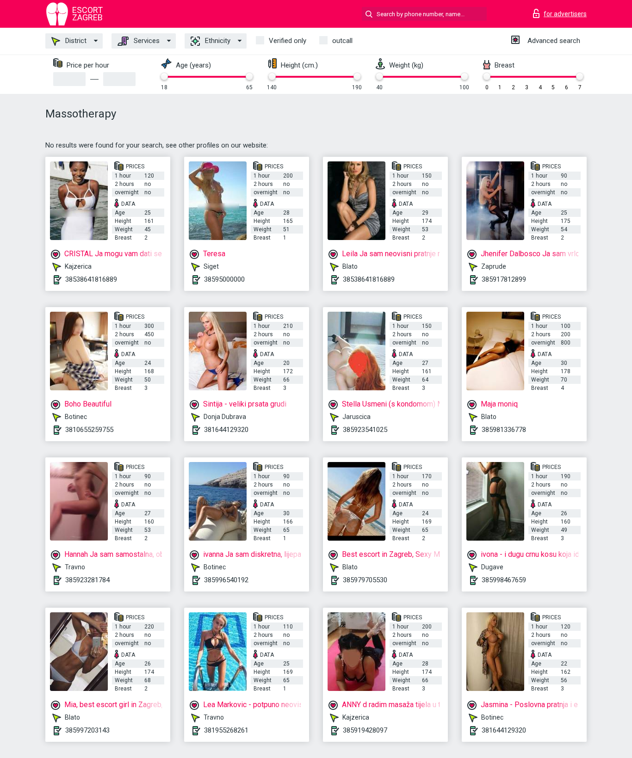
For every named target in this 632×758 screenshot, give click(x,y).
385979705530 (365, 580)
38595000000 (224, 279)
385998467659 (504, 580)
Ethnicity (216, 41)
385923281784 (87, 580)
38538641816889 (91, 279)
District (75, 41)
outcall (342, 41)
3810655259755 (89, 429)
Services (146, 41)
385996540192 (226, 580)
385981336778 (504, 429)
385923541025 (365, 429)
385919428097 (365, 730)
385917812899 (504, 279)
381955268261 (226, 730)
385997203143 (87, 730)
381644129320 (226, 429)
